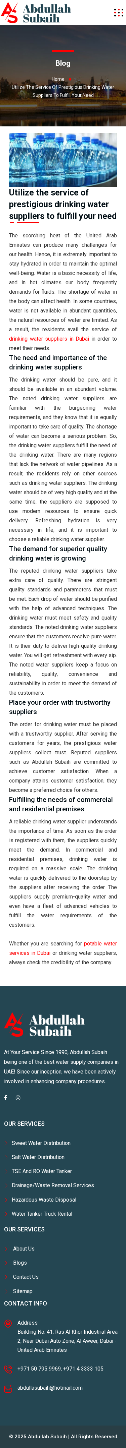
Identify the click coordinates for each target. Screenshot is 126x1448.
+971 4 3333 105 (83, 1369)
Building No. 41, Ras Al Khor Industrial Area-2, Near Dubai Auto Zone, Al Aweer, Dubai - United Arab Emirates (68, 1341)
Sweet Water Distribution (41, 1143)
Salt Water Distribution (38, 1157)
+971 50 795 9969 (39, 1369)
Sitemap (22, 1291)
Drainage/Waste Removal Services (53, 1185)
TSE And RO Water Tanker (42, 1171)
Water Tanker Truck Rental (42, 1214)
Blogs (19, 1263)
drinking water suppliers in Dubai (50, 339)
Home (58, 79)
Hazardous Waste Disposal (44, 1200)
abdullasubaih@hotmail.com (50, 1388)
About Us (23, 1249)
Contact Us (25, 1277)
